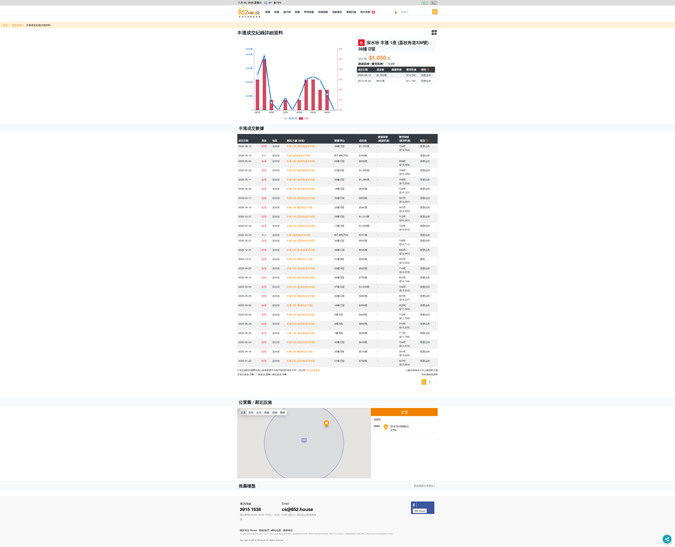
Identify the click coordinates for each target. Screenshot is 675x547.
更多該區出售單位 (424, 485)
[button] (267, 11)
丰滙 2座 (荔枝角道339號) (301, 161)
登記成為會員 (313, 370)
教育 (251, 412)
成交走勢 (17, 25)
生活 (258, 412)
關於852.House (248, 530)
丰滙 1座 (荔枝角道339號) (301, 146)
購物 (266, 412)
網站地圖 (276, 530)
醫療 (282, 412)
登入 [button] (425, 3)
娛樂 (274, 412)
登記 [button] (433, 3)
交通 (243, 412)
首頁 (5, 25)
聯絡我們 (264, 530)
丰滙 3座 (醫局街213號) (300, 207)
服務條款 (288, 530)
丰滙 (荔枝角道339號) (299, 155)
